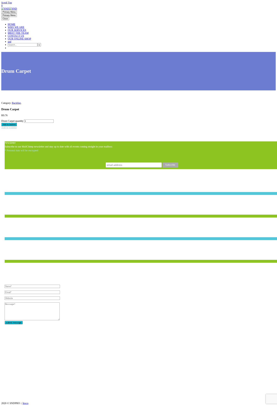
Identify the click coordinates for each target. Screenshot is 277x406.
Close (5, 18)
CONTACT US (16, 35)
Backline (16, 103)
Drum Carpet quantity (12, 121)
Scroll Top (6, 2)
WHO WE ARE (16, 27)
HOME (11, 24)
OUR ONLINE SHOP (19, 38)
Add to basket (9, 124)
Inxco (25, 403)
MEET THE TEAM (18, 33)
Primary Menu (9, 12)
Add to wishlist (9, 127)
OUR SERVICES (17, 30)
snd (9, 41)
